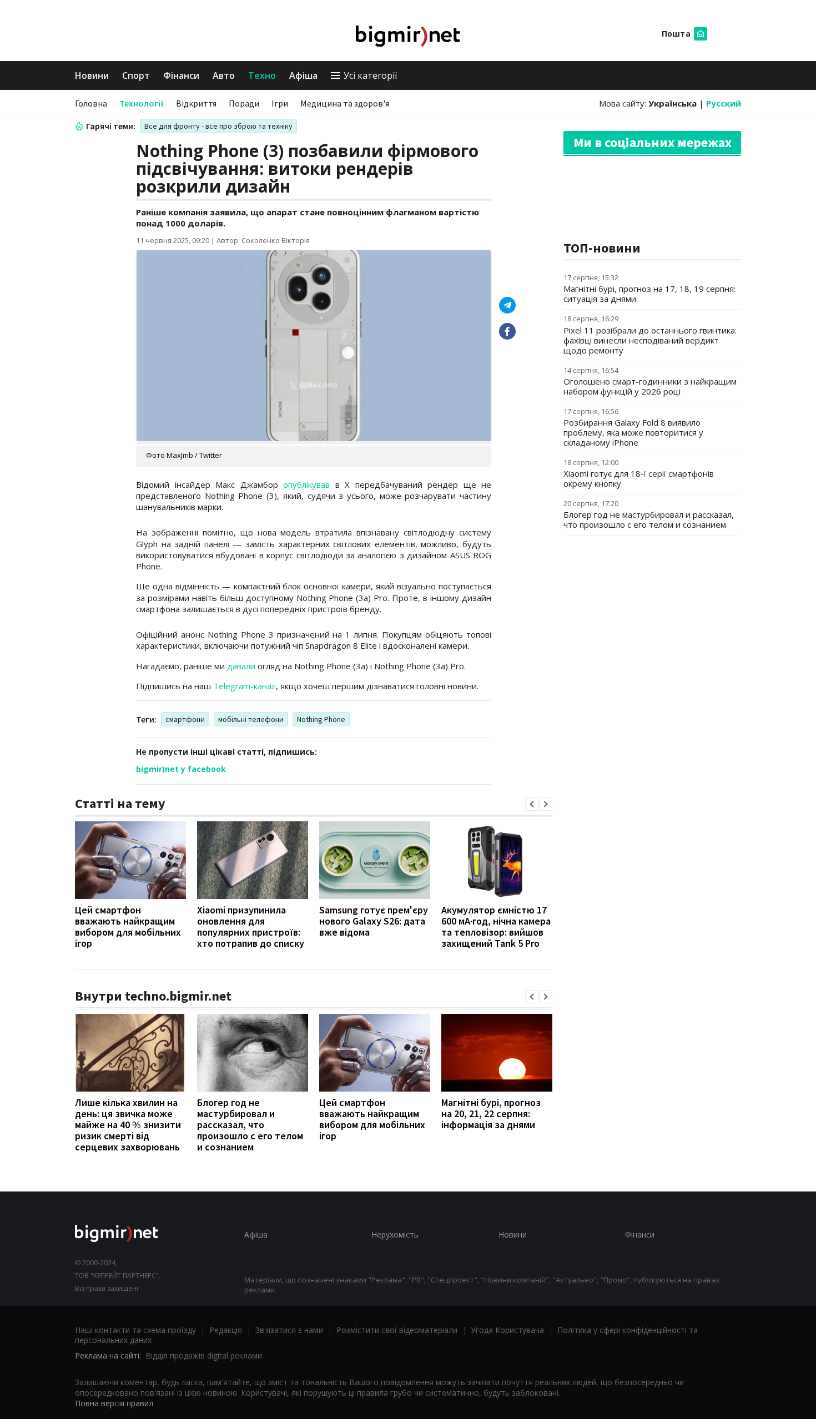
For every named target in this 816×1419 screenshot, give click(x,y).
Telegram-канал (244, 685)
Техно (262, 75)
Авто (224, 75)
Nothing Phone (321, 719)
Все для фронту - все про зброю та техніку (218, 126)
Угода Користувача (507, 1330)
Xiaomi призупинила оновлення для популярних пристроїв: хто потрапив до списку (250, 926)
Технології (141, 103)
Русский (723, 103)
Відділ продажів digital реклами (203, 1355)
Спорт (136, 75)
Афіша (303, 75)
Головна (91, 103)
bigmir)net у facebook (181, 769)
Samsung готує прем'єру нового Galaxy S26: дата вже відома (373, 920)
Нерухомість (395, 1234)
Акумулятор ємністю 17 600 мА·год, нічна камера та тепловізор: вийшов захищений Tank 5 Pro (496, 926)
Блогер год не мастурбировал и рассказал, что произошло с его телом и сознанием (250, 1124)
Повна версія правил (114, 1403)
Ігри (279, 103)
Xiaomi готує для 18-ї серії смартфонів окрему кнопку (638, 478)
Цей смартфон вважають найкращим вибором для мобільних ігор (128, 926)
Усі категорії (370, 75)
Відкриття (196, 103)
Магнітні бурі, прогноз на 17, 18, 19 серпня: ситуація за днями (649, 293)
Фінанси (181, 75)
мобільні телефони (251, 719)
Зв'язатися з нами (289, 1330)
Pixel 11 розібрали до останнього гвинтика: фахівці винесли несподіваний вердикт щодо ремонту (650, 340)
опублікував (306, 484)
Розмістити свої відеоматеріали (396, 1330)
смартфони (185, 719)
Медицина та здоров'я (344, 103)
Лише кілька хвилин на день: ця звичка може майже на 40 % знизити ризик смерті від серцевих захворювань (128, 1124)
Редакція (225, 1330)
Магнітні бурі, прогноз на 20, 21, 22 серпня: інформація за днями (491, 1113)
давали (241, 665)
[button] (531, 804)
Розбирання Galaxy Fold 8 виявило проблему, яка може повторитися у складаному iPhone (633, 432)
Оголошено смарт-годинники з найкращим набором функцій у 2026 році (650, 386)
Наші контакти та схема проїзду (135, 1330)
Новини (92, 75)
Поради (244, 103)
